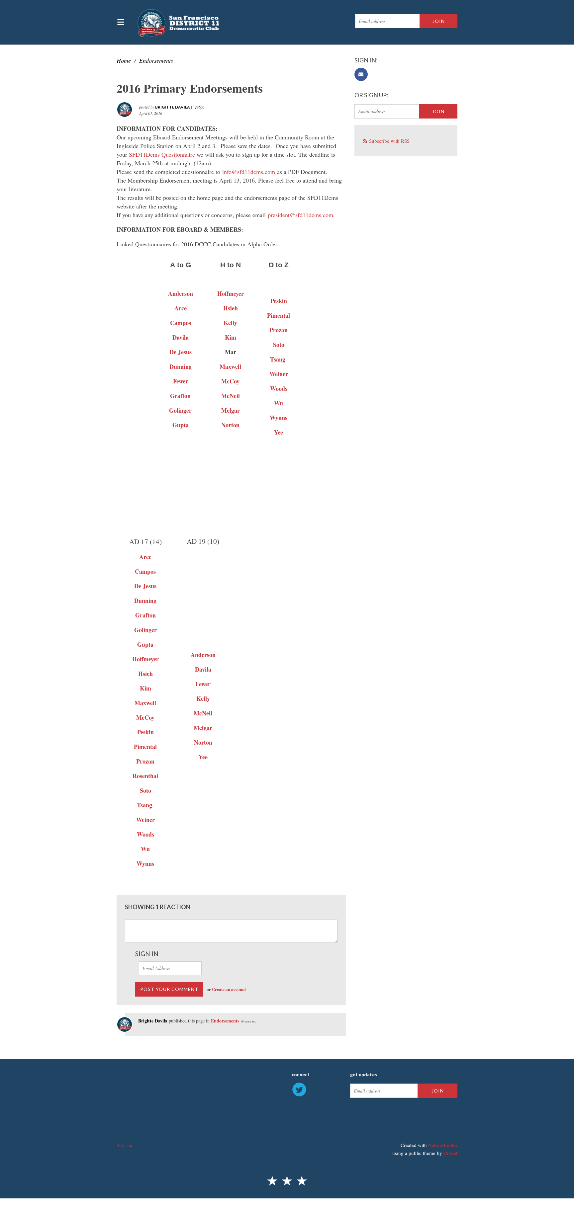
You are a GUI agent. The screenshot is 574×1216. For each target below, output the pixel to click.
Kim (230, 337)
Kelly (203, 698)
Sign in (124, 1145)
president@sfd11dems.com (300, 215)
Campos (145, 571)
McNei (229, 395)
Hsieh (230, 308)
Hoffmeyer (230, 293)
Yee (278, 432)
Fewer (203, 684)
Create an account (229, 989)
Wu (278, 403)
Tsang (277, 359)
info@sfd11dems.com (248, 172)
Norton (203, 742)
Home (124, 60)
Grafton (180, 395)
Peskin (278, 300)
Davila (180, 337)
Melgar (230, 410)
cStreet (450, 1153)
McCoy (230, 381)
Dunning (145, 600)
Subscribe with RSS (389, 140)
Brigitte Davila (172, 107)
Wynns (278, 417)
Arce (180, 308)
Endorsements (156, 60)
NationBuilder (442, 1145)
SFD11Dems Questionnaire (162, 154)
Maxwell (230, 366)
